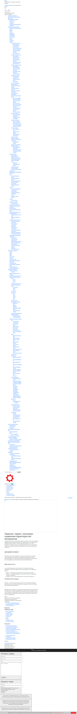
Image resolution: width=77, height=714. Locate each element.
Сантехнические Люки (10, 637)
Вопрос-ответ (9, 489)
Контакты (9, 490)
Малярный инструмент (11, 639)
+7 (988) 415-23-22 (8, 5)
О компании (9, 486)
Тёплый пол (8, 636)
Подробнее (70, 497)
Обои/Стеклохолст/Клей (11, 628)
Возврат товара (10, 487)
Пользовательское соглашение (12, 604)
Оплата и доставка (11, 495)
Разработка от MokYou (41, 650)
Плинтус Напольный (10, 635)
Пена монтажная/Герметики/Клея (13, 629)
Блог (8, 491)
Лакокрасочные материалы (12, 627)
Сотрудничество (10, 494)
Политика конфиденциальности (12, 603)
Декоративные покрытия (11, 625)
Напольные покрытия (10, 630)
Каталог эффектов (10, 485)
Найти (19, 472)
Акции (8, 492)
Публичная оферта (10, 605)
